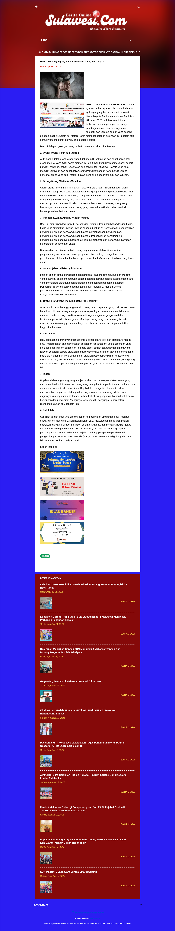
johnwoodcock (94, 918)
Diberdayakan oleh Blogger (89, 913)
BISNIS (45, 556)
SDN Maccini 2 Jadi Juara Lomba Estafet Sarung (68, 872)
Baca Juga (127, 601)
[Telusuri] (138, 7)
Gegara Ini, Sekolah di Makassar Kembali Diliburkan (70, 681)
